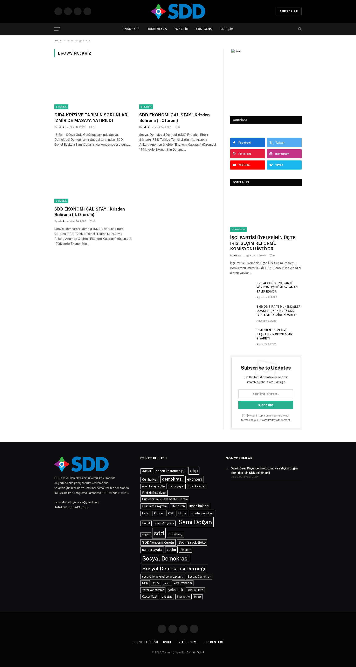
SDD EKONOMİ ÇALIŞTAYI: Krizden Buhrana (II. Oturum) (89, 212)
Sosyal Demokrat (199, 576)
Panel (146, 523)
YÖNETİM (181, 28)
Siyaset (185, 549)
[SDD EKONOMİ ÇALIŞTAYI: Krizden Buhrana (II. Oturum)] (93, 181)
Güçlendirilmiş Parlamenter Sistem (165, 499)
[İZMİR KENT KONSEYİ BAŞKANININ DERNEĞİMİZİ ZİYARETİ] (241, 335)
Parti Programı (164, 523)
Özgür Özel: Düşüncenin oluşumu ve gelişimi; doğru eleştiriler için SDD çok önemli (264, 470)
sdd (159, 533)
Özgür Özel (149, 596)
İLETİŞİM (226, 28)
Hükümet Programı (154, 506)
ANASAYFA (131, 28)
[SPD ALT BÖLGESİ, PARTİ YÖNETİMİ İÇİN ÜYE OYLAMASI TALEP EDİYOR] (241, 288)
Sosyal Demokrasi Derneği (173, 568)
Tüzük (156, 583)
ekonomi (194, 479)
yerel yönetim (183, 583)
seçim (171, 550)
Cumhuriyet (150, 479)
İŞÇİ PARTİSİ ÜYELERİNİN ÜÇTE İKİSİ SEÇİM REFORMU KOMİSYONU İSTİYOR (262, 243)
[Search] (299, 29)
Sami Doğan (195, 522)
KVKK (167, 642)
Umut (166, 583)
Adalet (146, 471)
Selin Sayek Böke (192, 542)
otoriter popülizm (202, 513)
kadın (145, 513)
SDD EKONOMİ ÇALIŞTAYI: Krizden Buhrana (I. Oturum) (174, 117)
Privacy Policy (267, 419)
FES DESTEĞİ (213, 642)
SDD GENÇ (204, 28)
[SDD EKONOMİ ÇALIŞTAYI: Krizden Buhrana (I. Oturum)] (178, 87)
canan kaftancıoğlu (170, 471)
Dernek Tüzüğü (145, 642)
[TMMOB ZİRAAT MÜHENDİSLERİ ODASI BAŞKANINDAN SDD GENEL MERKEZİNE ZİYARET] (241, 312)
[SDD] (178, 11)
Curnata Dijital (195, 652)
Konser (158, 513)
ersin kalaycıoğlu (153, 486)
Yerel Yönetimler (153, 590)
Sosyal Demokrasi (165, 558)
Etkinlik (61, 106)
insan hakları (199, 506)
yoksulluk (175, 590)
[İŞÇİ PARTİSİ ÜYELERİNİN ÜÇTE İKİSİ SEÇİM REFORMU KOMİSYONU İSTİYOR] (266, 212)
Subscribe (289, 11)
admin (61, 127)
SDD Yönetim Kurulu (158, 542)
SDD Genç (175, 534)
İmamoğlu (183, 596)
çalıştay (167, 596)
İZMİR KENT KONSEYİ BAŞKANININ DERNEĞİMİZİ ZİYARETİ (275, 334)
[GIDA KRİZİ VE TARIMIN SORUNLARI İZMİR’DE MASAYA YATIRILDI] (93, 87)
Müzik (182, 513)
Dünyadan (238, 229)
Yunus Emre (195, 590)
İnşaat (197, 597)
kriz (171, 513)
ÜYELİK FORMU (188, 642)
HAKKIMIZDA (157, 28)
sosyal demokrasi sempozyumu (162, 576)
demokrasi (172, 479)
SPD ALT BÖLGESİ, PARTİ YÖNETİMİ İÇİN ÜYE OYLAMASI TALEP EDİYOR (277, 287)
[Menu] (57, 29)
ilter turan (178, 506)
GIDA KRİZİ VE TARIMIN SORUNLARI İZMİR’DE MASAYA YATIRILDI (91, 117)
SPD (145, 583)
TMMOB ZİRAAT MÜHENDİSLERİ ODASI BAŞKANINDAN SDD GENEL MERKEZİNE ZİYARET (278, 311)
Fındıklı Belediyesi (154, 492)
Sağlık (145, 534)
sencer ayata (152, 550)
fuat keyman (197, 486)
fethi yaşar (176, 486)
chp (194, 470)
